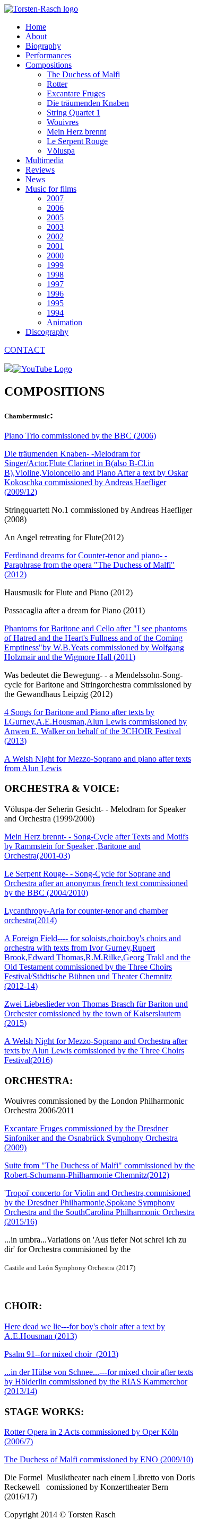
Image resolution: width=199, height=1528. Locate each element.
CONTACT (24, 349)
